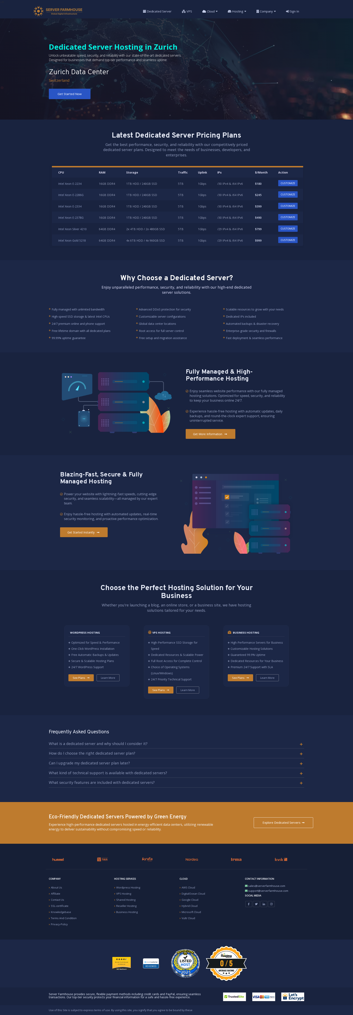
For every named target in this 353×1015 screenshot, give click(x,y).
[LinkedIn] (264, 904)
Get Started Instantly (81, 532)
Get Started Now (70, 94)
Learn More (108, 678)
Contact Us (57, 900)
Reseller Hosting (126, 906)
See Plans (79, 678)
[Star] (121, 959)
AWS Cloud (188, 887)
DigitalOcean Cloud (193, 893)
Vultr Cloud (188, 918)
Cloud (210, 11)
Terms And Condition (64, 918)
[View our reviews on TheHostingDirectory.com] (226, 963)
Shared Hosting (125, 900)
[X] (256, 904)
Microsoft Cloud (191, 912)
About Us (56, 887)
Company (266, 11)
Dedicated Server (159, 11)
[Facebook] (248, 904)
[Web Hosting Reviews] (121, 968)
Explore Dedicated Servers (281, 822)
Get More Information (208, 434)
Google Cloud (190, 900)
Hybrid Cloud (190, 906)
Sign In (294, 11)
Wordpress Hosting (128, 887)
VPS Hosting (123, 893)
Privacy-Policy (59, 924)
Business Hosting (127, 912)
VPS (189, 11)
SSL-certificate (59, 906)
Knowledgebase (61, 912)
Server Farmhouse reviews (121, 963)
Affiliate (55, 893)
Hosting (237, 11)
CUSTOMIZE (288, 183)
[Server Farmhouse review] (185, 963)
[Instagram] (271, 904)
